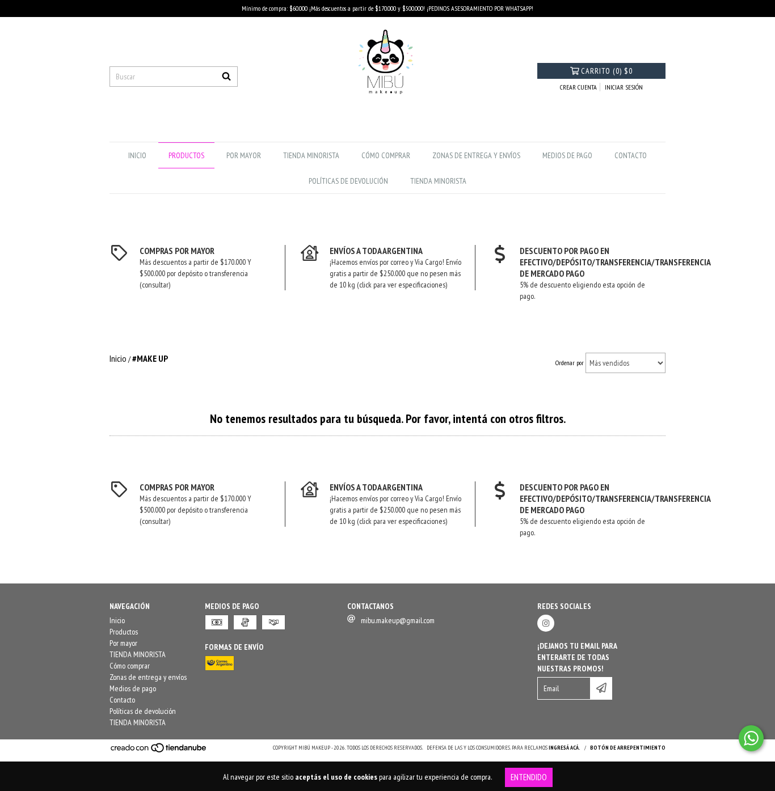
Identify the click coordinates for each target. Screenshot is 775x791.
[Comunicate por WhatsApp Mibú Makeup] (751, 738)
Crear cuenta (578, 87)
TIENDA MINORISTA (311, 155)
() (607, 71)
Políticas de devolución (348, 181)
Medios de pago (567, 155)
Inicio (137, 155)
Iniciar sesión (624, 87)
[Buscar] (226, 76)
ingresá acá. (564, 747)
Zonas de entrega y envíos (476, 155)
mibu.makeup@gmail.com (398, 620)
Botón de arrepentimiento (628, 747)
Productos (186, 155)
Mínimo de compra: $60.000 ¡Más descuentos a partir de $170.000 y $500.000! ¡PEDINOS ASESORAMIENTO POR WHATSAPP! (387, 8)
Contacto (630, 155)
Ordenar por (569, 362)
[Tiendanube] (159, 751)
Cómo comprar (385, 155)
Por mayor (243, 155)
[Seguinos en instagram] (545, 623)
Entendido (529, 777)
